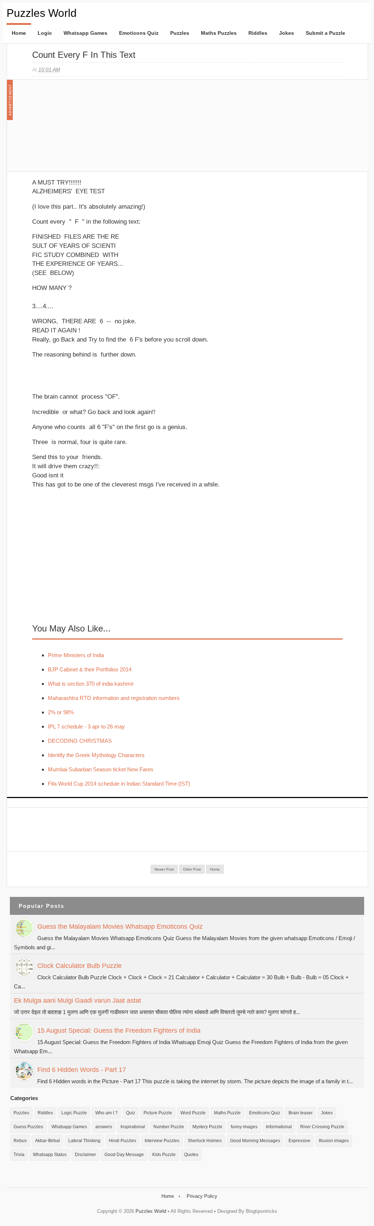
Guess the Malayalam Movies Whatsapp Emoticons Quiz (120, 926)
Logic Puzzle (74, 1112)
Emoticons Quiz (139, 33)
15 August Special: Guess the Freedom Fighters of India (119, 1030)
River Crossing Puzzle (322, 1126)
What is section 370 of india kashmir (91, 684)
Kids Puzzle (164, 1154)
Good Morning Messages (255, 1140)
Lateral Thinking (84, 1140)
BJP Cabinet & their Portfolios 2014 (89, 669)
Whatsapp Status (49, 1154)
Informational (279, 1126)
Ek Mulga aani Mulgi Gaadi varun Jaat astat (77, 1000)
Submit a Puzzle (325, 33)
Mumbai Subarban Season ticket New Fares (100, 769)
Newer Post (164, 869)
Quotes (191, 1154)
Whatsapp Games (85, 33)
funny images (244, 1126)
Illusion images (334, 1140)
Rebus (20, 1140)
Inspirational (133, 1126)
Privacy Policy (202, 1196)
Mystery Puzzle (207, 1126)
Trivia (19, 1154)
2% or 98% (61, 712)
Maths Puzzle (227, 1112)
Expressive (299, 1140)
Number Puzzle (168, 1126)
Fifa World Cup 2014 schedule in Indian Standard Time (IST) (119, 783)
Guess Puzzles (28, 1126)
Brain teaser (301, 1112)
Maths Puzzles (219, 33)
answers (103, 1126)
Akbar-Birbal (47, 1140)
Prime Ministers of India (76, 655)
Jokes (286, 33)
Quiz (130, 1112)
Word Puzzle (193, 1112)
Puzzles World (42, 13)
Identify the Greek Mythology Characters (96, 755)
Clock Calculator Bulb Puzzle (79, 965)
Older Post (192, 869)
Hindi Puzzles (122, 1140)
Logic (45, 33)
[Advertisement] (87, 129)
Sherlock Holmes (205, 1140)
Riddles (257, 33)
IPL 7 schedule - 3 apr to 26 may (86, 726)
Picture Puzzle (158, 1112)
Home (19, 33)
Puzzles (179, 33)
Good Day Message (124, 1154)
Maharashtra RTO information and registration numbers (114, 698)
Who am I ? (106, 1112)
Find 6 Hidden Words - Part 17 (81, 1069)
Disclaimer (85, 1154)
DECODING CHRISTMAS (80, 741)
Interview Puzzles (162, 1140)
